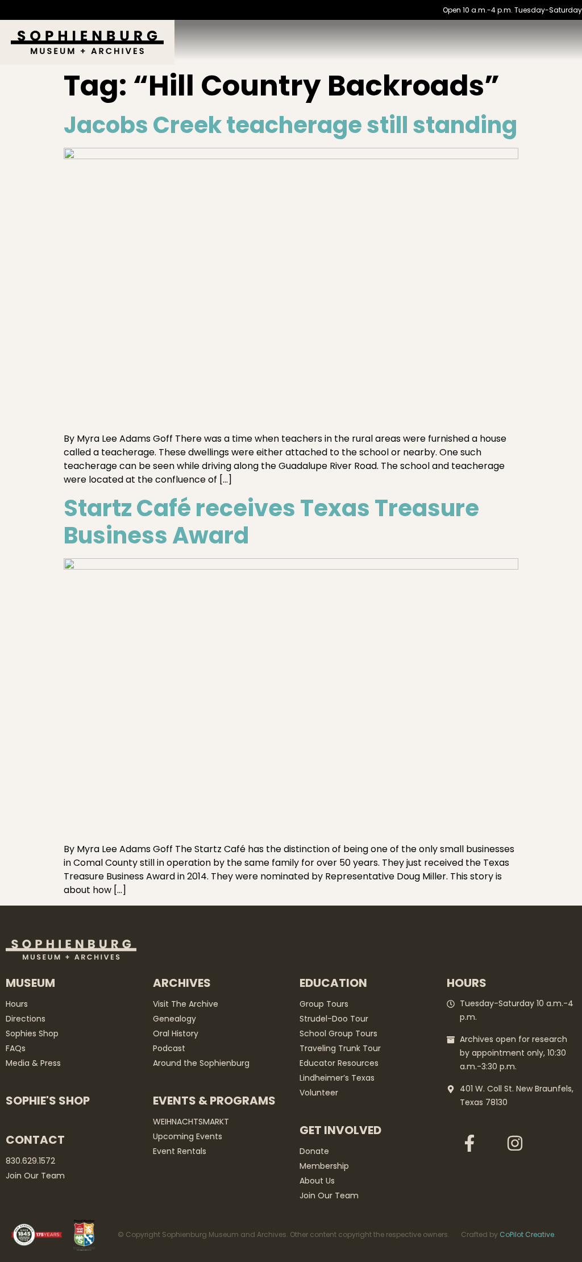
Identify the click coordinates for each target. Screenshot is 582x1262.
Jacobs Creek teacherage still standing (290, 125)
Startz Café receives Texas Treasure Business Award (271, 521)
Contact (35, 1140)
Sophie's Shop (48, 1101)
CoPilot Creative (527, 1234)
